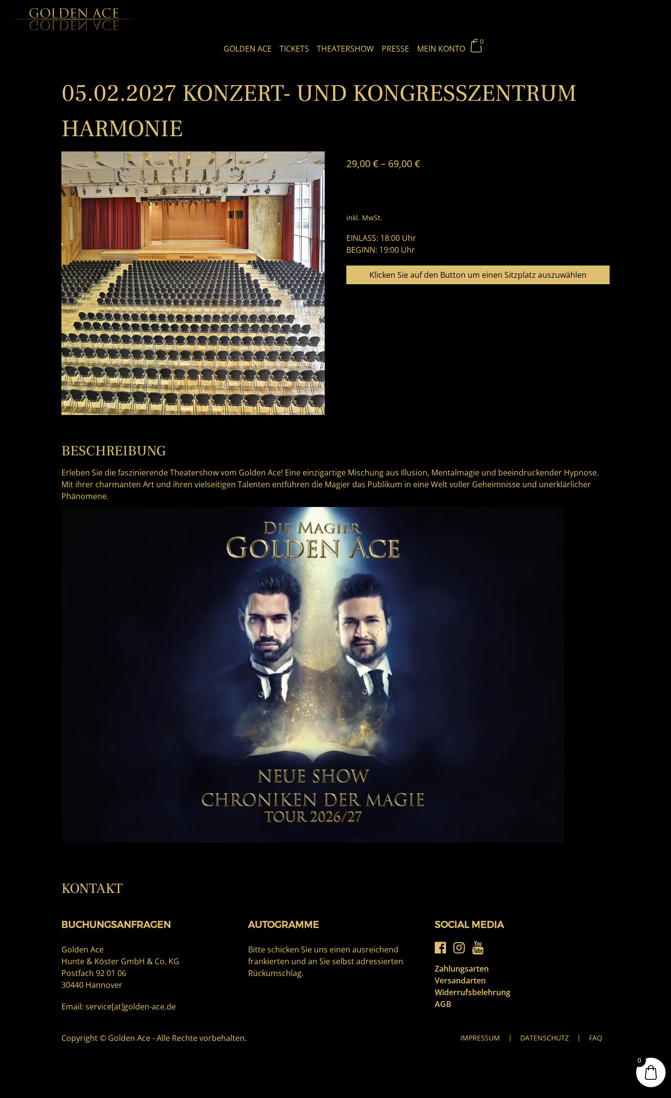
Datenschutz (544, 1038)
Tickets (294, 48)
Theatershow (345, 48)
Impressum (480, 1038)
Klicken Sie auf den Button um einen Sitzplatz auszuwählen (478, 274)
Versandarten (460, 980)
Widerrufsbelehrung (472, 992)
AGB (443, 1004)
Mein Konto (441, 48)
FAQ (595, 1038)
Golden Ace (248, 48)
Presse (395, 48)
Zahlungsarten (462, 968)
